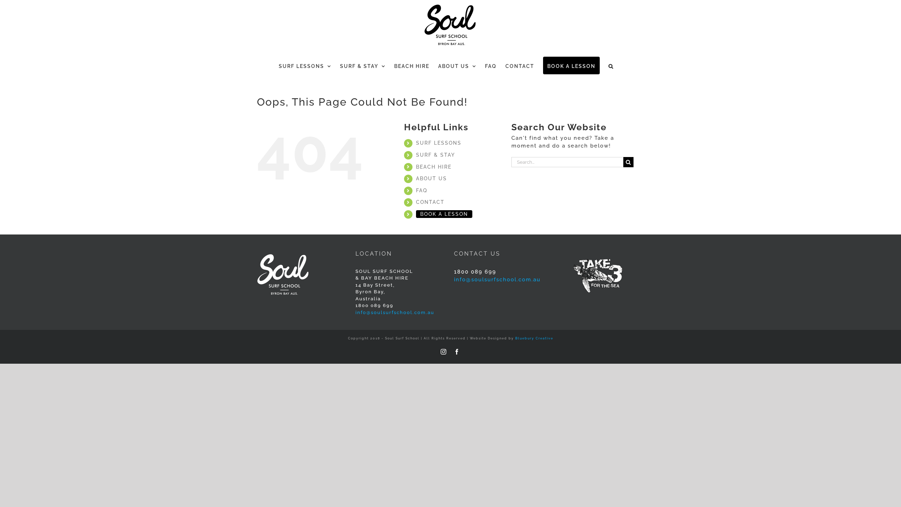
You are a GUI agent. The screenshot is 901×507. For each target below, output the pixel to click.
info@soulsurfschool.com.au (394, 312)
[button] (611, 65)
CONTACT (430, 202)
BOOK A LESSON (444, 214)
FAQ (421, 190)
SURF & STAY (435, 155)
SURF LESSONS (438, 143)
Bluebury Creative (534, 338)
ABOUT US (431, 178)
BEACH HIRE (434, 167)
